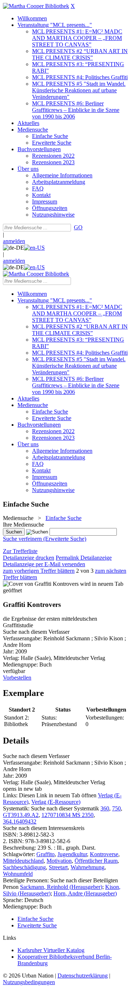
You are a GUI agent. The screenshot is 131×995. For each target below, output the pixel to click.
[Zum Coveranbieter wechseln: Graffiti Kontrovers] (41, 584)
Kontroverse (104, 854)
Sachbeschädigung (24, 867)
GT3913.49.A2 (21, 815)
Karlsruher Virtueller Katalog (50, 950)
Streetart (58, 867)
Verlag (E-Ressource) (55, 802)
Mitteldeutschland (23, 861)
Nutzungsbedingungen (29, 982)
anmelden (14, 241)
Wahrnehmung (87, 867)
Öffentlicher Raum (96, 861)
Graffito (45, 854)
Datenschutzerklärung (82, 975)
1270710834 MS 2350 (67, 815)
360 (104, 808)
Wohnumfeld (18, 874)
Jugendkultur (72, 854)
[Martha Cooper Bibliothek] (36, 6)
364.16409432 (19, 821)
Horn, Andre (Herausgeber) (85, 893)
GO (78, 227)
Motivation (59, 861)
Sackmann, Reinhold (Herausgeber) (61, 887)
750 (116, 808)
